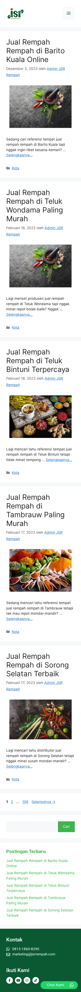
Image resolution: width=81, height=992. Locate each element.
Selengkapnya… (19, 155)
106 (25, 802)
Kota (15, 168)
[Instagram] (27, 980)
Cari (66, 826)
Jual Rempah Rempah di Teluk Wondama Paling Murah (34, 205)
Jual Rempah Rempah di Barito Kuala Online (35, 50)
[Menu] (69, 13)
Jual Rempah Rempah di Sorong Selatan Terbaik (37, 665)
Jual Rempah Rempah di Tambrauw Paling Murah (35, 510)
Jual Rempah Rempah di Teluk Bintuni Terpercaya (37, 360)
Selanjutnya (43, 802)
